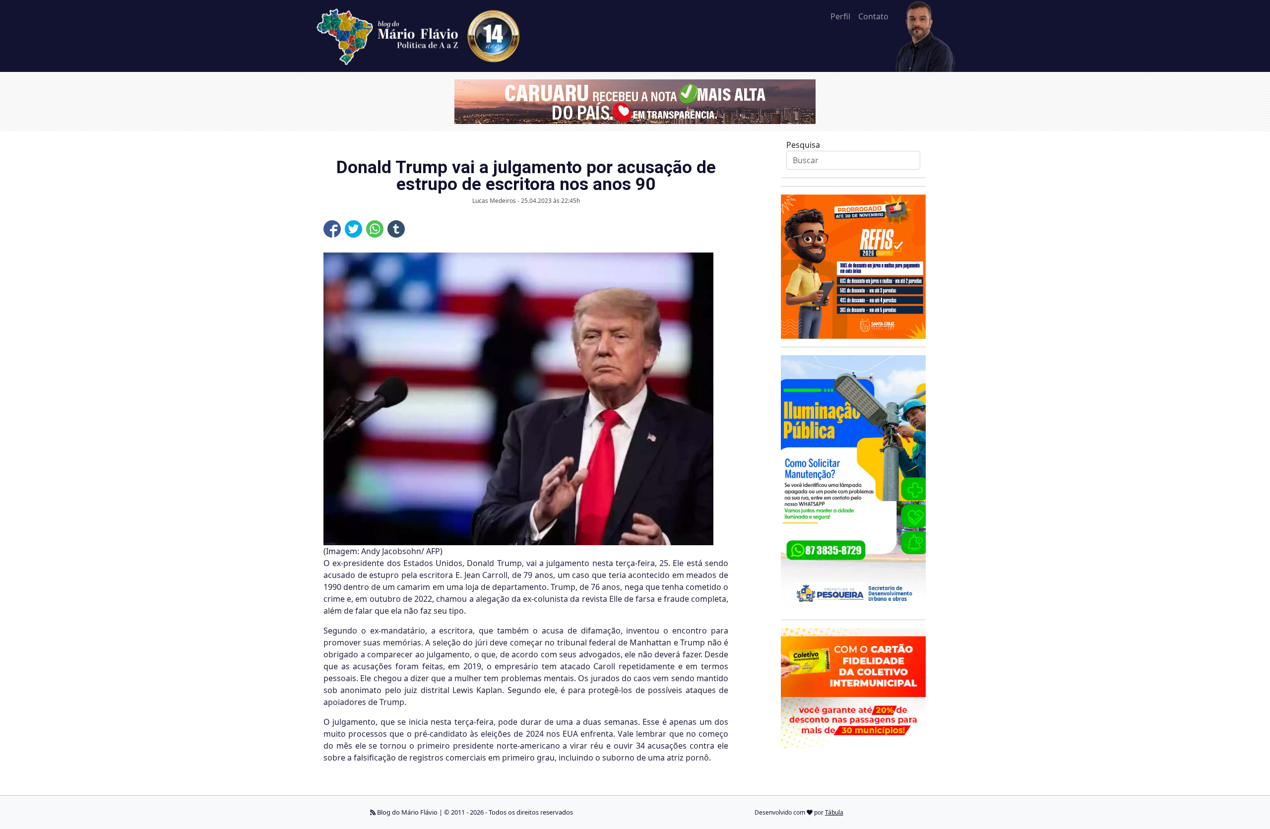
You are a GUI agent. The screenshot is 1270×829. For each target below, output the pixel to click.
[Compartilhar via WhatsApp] (374, 229)
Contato (873, 16)
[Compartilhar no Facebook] (332, 229)
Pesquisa (803, 144)
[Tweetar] (353, 229)
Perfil (840, 16)
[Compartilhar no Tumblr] (396, 229)
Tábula (834, 812)
